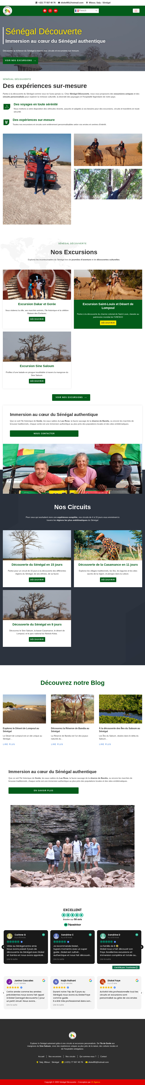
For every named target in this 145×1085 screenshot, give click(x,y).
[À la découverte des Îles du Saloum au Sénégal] (120, 708)
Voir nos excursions (18, 60)
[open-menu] (136, 11)
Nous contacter (44, 434)
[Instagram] (50, 11)
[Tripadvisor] (56, 11)
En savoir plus (43, 791)
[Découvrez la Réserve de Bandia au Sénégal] (72, 708)
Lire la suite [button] (12, 959)
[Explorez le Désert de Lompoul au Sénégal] (24, 708)
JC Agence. (96, 1082)
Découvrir (37, 319)
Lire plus (9, 744)
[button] (141, 947)
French (82, 10)
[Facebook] (45, 11)
